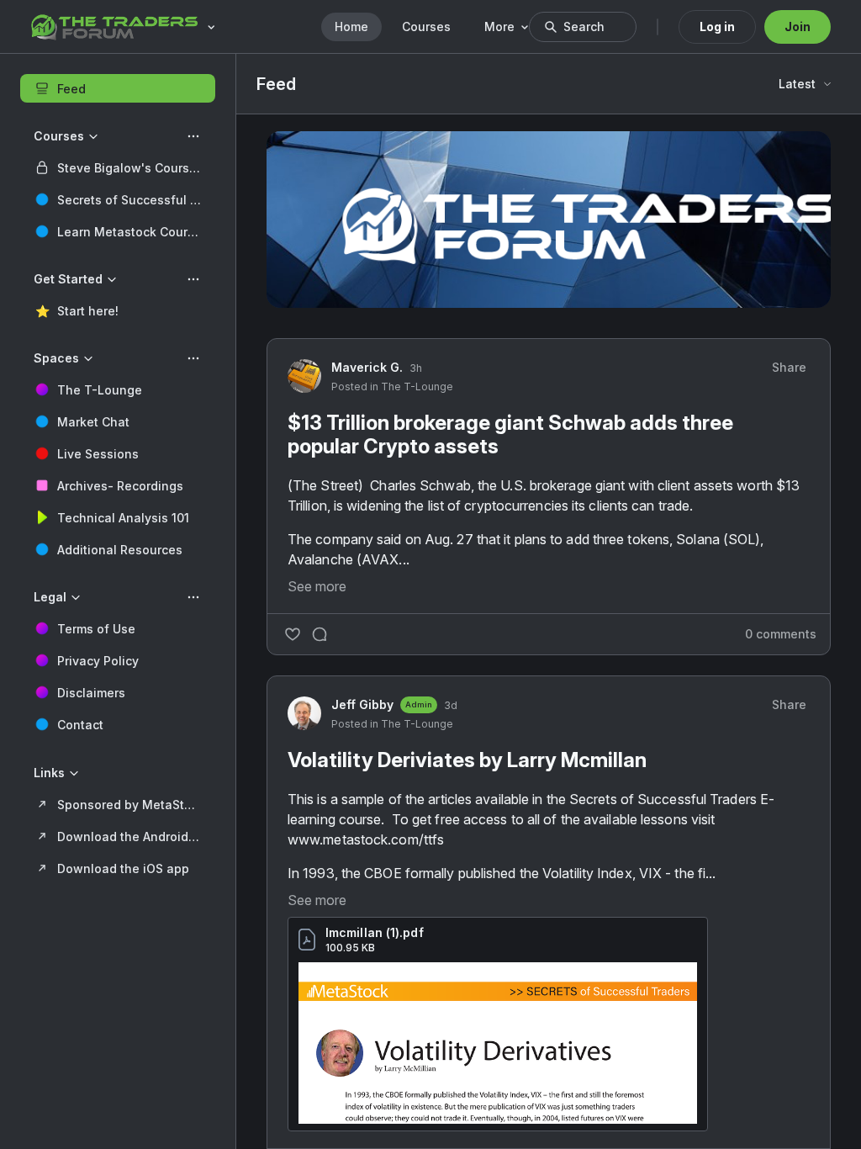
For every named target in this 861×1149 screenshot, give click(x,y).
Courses (426, 26)
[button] (117, 167)
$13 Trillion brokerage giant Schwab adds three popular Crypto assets (510, 434)
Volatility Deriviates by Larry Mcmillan (467, 760)
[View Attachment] (497, 1043)
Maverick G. (367, 367)
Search (584, 26)
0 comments (780, 634)
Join (797, 26)
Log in (717, 26)
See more (317, 586)
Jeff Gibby (362, 704)
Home (351, 26)
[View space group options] (193, 136)
